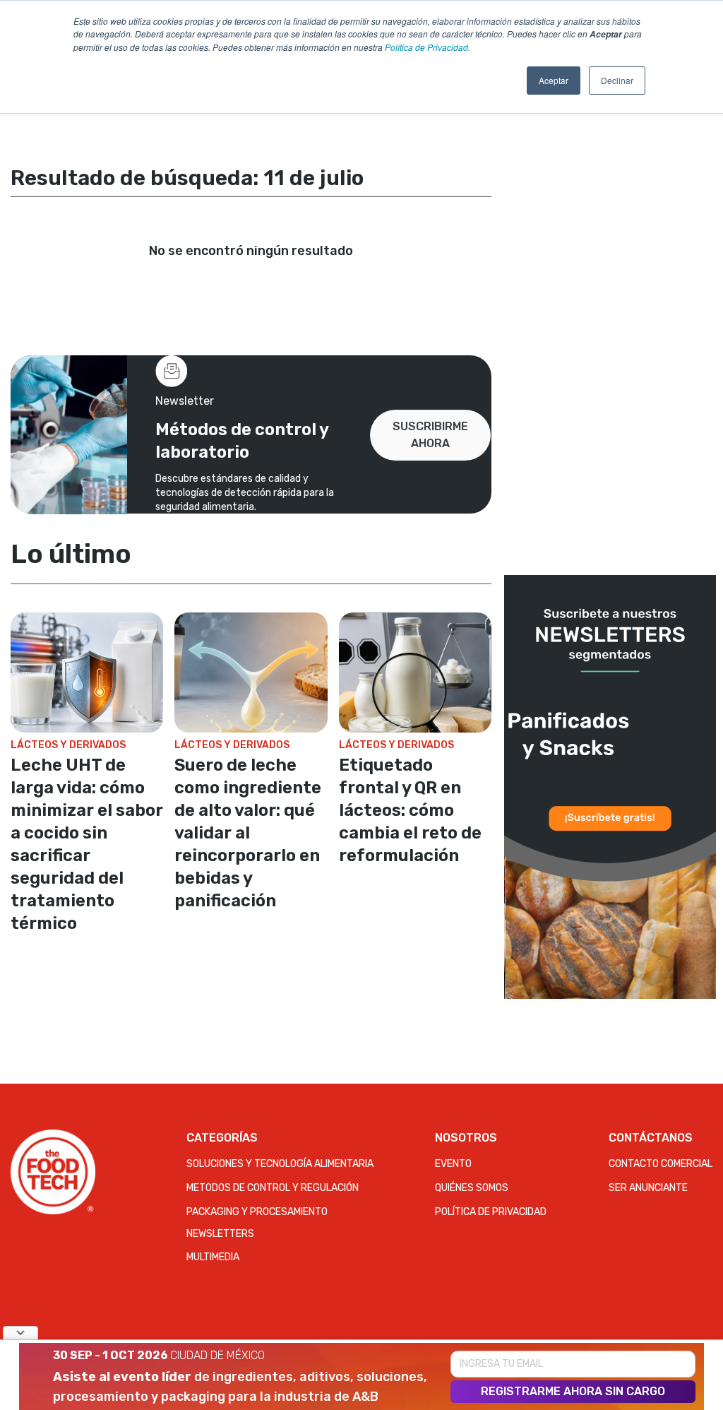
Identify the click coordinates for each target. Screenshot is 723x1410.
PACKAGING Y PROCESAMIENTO (257, 1212)
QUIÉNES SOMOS (471, 1188)
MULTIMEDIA (212, 1257)
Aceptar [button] (553, 80)
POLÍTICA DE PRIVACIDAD (490, 1212)
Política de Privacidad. (427, 47)
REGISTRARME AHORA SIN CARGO (573, 1391)
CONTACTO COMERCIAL (660, 1164)
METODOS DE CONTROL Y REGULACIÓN (272, 1188)
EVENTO (453, 1164)
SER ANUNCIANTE (648, 1188)
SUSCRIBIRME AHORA (430, 435)
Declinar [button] (617, 80)
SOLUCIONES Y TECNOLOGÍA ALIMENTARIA (280, 1164)
